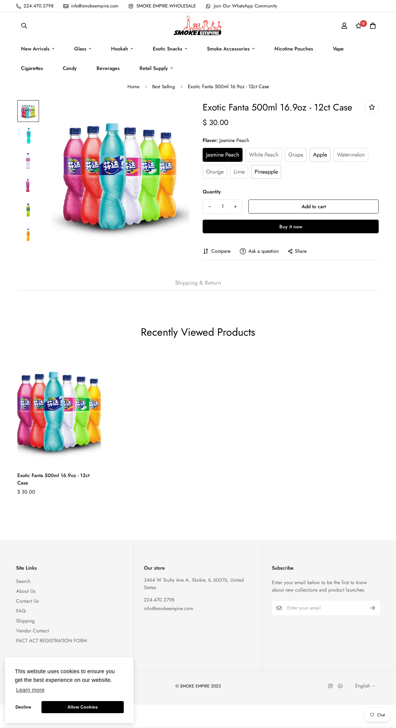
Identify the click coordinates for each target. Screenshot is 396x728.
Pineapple (266, 172)
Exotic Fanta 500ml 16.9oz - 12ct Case (53, 479)
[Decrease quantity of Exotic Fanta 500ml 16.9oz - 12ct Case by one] (209, 207)
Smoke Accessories (228, 48)
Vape (338, 48)
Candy (70, 68)
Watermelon (351, 155)
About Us (25, 591)
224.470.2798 (159, 599)
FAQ (21, 610)
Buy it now (290, 226)
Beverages (108, 68)
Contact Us (27, 601)
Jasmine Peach (222, 155)
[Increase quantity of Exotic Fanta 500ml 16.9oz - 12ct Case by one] (235, 207)
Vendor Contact (32, 630)
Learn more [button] (30, 690)
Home (133, 86)
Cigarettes (32, 68)
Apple (320, 155)
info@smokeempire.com (168, 608)
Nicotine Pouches (293, 48)
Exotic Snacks (167, 48)
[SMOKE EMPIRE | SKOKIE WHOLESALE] (197, 25)
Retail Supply (154, 68)
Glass (80, 48)
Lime (239, 172)
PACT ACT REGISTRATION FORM (51, 640)
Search (23, 581)
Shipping (25, 620)
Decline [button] (23, 706)
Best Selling (163, 86)
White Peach (263, 155)
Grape (295, 155)
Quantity (212, 191)
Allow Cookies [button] (82, 706)
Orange (215, 172)
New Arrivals (35, 48)
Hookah (119, 48)
